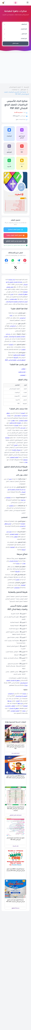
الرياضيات (14, 89)
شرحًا (8, 415)
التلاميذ (23, 349)
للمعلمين (22, 375)
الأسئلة (16, 357)
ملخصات (16, 587)
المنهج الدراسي (21, 360)
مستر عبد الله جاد (18, 112)
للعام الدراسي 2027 (10, 360)
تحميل (23, 711)
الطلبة (23, 355)
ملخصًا (25, 460)
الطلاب (15, 537)
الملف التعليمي (23, 420)
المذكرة (11, 344)
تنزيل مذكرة (11, 279)
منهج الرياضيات (22, 294)
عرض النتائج (16, 43)
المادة (17, 701)
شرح (12, 294)
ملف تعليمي (9, 287)
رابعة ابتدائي (17, 415)
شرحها (9, 701)
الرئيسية (26, 87)
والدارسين (8, 706)
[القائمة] (27, 2)
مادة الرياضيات (17, 282)
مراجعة (23, 500)
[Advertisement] (15, 68)
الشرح (15, 445)
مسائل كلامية (16, 450)
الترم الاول (23, 89)
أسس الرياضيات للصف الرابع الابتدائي (16, 302)
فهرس (13, 420)
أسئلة (23, 550)
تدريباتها (20, 703)
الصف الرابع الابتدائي (15, 87)
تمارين (5, 336)
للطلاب (23, 369)
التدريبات (22, 428)
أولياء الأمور (16, 355)
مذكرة (17, 563)
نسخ (17, 119)
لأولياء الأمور (21, 372)
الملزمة (25, 292)
